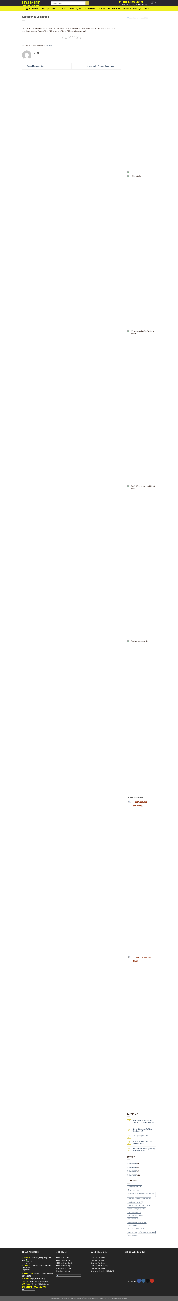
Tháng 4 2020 (132, 1171)
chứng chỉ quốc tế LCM (134, 1187)
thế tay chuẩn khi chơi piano (147, 1232)
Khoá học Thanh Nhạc (98, 1268)
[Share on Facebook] (64, 37)
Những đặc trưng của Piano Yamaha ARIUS (142, 1130)
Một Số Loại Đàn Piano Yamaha (137, 1222)
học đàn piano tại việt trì (135, 1202)
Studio (102, 9)
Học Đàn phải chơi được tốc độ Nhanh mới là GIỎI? (144, 1150)
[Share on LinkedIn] (79, 37)
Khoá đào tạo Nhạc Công (99, 1266)
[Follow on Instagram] (143, 1281)
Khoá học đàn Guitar (98, 1263)
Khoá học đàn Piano (98, 1258)
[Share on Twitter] (68, 37)
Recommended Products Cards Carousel (101, 66)
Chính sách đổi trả (62, 1258)
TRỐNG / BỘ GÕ (75, 9)
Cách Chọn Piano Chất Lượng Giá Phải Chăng (143, 1143)
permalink (49, 45)
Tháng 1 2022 (132, 1167)
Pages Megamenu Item (35, 66)
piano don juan (132, 1232)
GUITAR (63, 9)
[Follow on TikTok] (148, 1281)
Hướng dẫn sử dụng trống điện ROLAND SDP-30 (141, 1194)
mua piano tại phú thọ (134, 1212)
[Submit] (87, 3)
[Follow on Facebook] (139, 1281)
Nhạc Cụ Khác (114, 9)
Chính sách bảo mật (63, 1266)
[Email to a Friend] (71, 37)
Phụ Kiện (127, 9)
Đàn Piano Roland (133, 1235)
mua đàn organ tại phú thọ (135, 1215)
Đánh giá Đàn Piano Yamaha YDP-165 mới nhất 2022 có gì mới (143, 1122)
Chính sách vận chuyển (64, 1263)
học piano (131, 1198)
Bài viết (147, 9)
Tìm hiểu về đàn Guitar (140, 1136)
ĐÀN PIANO (33, 9)
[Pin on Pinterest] (75, 37)
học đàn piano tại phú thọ (143, 1198)
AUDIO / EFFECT (90, 9)
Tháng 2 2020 (132, 1175)
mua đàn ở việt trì (133, 1219)
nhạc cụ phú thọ (132, 1225)
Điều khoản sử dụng (63, 1268)
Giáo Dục (137, 9)
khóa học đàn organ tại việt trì (136, 1209)
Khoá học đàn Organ (98, 1260)
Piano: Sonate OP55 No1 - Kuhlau (137, 1229)
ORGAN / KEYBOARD (49, 9)
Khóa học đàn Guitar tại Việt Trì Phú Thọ (139, 1205)
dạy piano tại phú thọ (134, 1190)
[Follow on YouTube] (152, 1281)
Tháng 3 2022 (132, 1163)
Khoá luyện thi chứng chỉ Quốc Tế (102, 1271)
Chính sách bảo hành (63, 1260)
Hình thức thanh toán (63, 1271)
